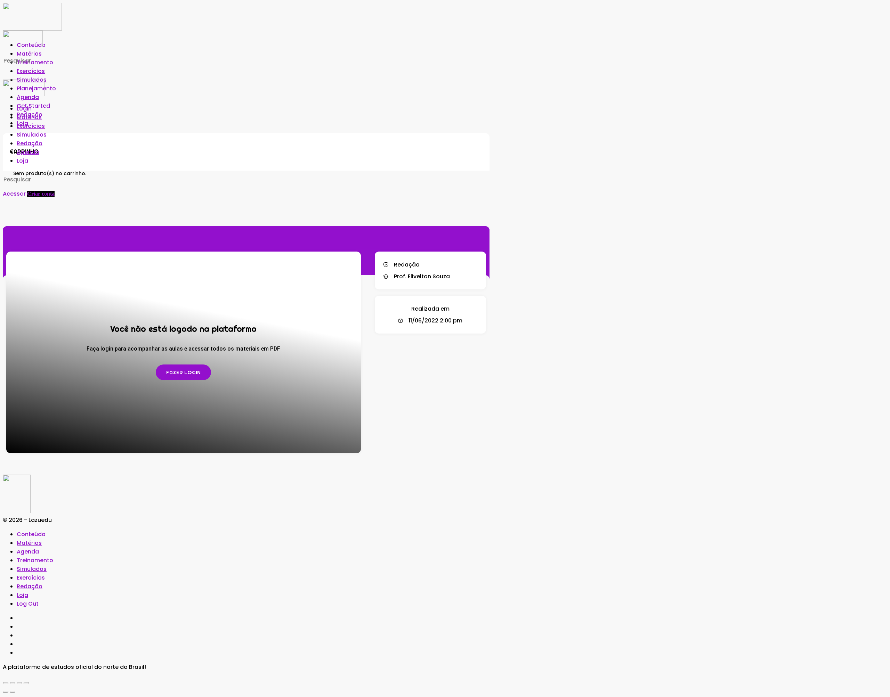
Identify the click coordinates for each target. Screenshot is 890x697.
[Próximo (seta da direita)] (12, 692)
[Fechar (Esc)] (26, 683)
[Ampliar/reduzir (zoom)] (5, 683)
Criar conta (41, 194)
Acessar (14, 194)
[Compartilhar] (19, 683)
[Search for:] (58, 61)
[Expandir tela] (12, 683)
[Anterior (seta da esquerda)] (5, 692)
